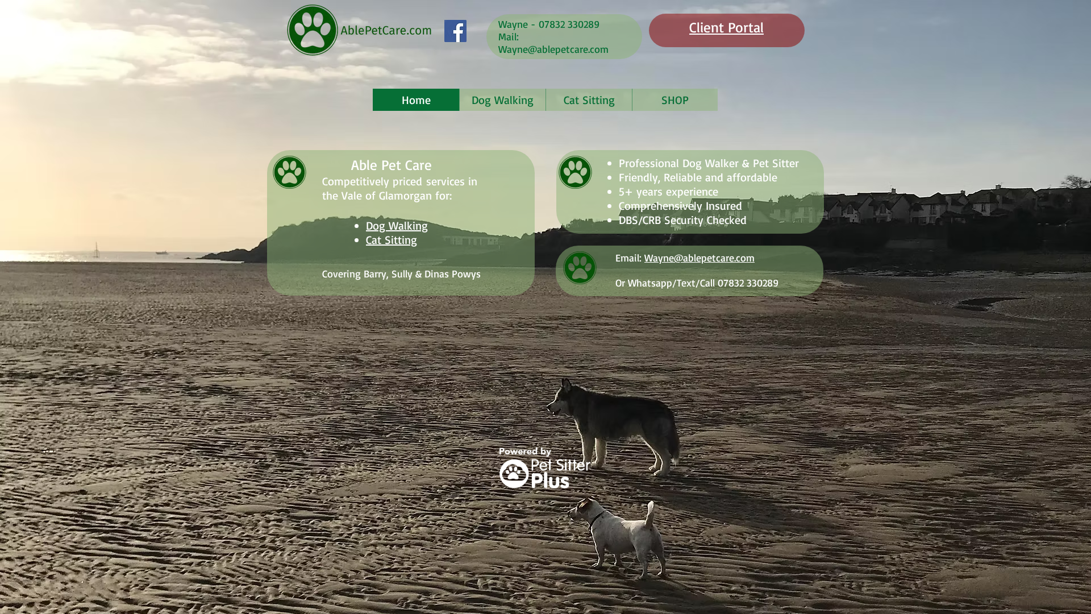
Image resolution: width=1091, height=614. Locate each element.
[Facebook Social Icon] (455, 31)
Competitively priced (372, 181)
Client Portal (726, 27)
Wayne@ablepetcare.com (553, 49)
